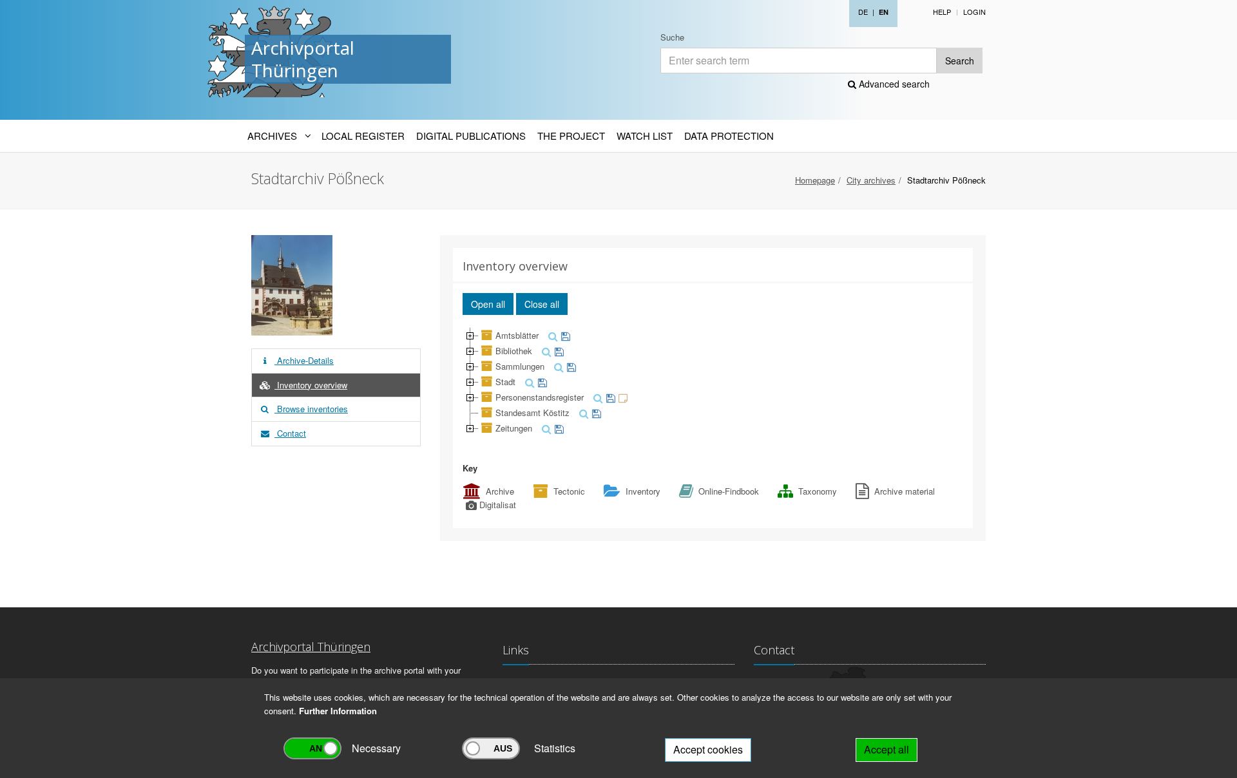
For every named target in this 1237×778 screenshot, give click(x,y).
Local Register (363, 135)
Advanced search (893, 83)
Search (959, 60)
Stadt (505, 381)
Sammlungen (519, 366)
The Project (571, 135)
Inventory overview (310, 385)
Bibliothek (513, 351)
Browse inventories (311, 409)
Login (974, 11)
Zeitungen (513, 428)
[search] (551, 335)
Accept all (886, 749)
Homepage (815, 180)
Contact (290, 433)
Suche (672, 37)
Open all (488, 304)
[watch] (564, 335)
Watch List (645, 135)
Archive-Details (304, 360)
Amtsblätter (517, 335)
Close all (541, 304)
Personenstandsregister (539, 397)
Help (942, 11)
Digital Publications (471, 135)
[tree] (713, 382)
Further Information (338, 711)
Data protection (729, 135)
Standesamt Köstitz (532, 412)
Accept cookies (708, 749)
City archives (871, 180)
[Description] (621, 397)
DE (863, 11)
